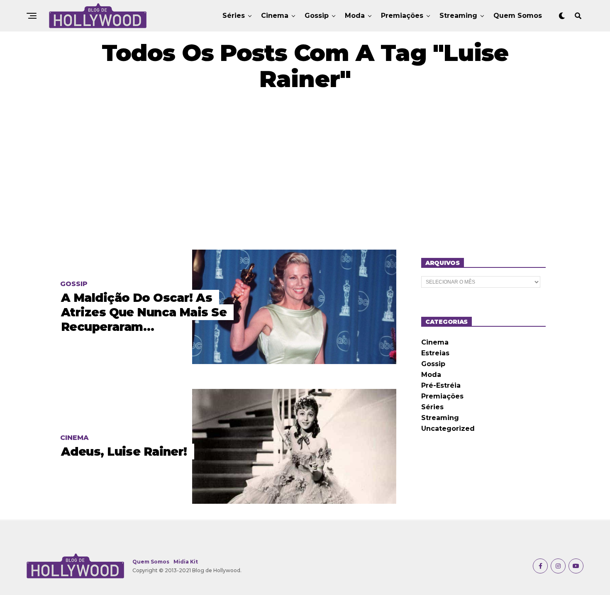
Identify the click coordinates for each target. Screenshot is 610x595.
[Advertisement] (305, 171)
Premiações (402, 15)
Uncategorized (448, 428)
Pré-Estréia (441, 385)
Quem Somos (517, 15)
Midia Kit (185, 562)
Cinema (274, 15)
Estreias (435, 353)
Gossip (317, 15)
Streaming (458, 15)
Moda (355, 15)
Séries (233, 15)
